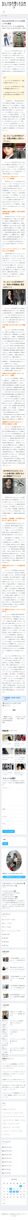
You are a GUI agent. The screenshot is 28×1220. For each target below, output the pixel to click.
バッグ (7, 927)
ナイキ (21, 1113)
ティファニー (6, 1134)
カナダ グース (7, 1127)
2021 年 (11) (7, 1165)
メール (4, 816)
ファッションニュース (12, 930)
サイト (4, 823)
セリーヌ (21, 1116)
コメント (5, 787)
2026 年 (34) (7, 1147)
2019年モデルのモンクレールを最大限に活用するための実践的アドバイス (13, 94)
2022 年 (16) (7, 1162)
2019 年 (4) (7, 1173)
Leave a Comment (16, 28)
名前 (4, 809)
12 (10, 1191)
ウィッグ (7, 923)
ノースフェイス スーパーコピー (11, 893)
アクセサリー (9, 919)
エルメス (5, 1120)
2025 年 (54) (7, 1151)
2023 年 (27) (7, 1158)
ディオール (11, 1123)
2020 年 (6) (7, 1169)
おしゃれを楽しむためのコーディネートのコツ (14, 5)
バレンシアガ (15, 1127)
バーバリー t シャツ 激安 (9, 891)
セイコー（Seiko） (14, 1120)
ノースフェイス (7, 1113)
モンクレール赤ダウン (7, 743)
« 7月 (3, 1203)
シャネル (15, 1113)
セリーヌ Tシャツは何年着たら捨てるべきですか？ (17, 1050)
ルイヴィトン (12, 1109)
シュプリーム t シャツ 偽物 (10, 897)
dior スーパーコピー (8, 895)
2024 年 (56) (7, 1154)
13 (14, 1191)
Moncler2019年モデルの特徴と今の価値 (12, 703)
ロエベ (21, 1131)
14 (17, 1191)
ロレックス (6, 1116)
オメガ (23, 1120)
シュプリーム (14, 1131)
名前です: (5, 873)
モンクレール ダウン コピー (10, 898)
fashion (5, 1109)
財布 (6, 942)
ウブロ (5, 1123)
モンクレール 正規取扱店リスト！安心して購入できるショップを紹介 (19, 759)
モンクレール (6, 705)
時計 (6, 934)
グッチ (17, 1123)
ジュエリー (6, 1131)
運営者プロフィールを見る (14, 877)
